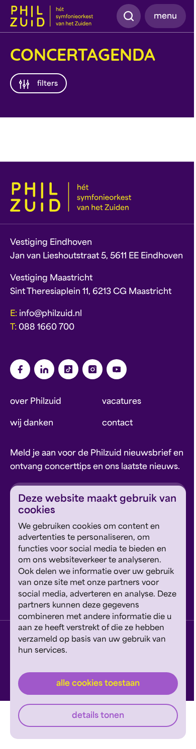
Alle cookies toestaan (98, 684)
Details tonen (98, 716)
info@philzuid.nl (50, 314)
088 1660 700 (46, 328)
